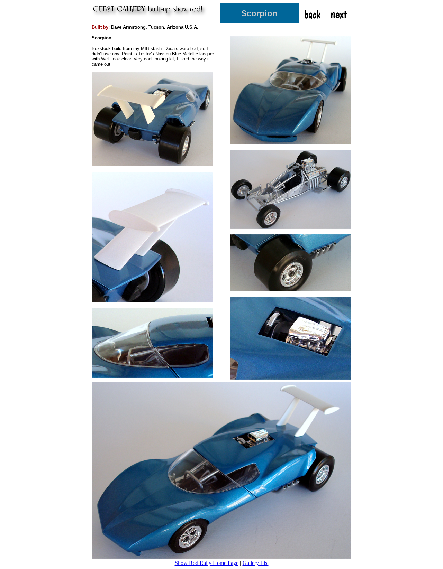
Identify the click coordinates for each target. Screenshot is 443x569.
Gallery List (256, 563)
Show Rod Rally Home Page (206, 563)
